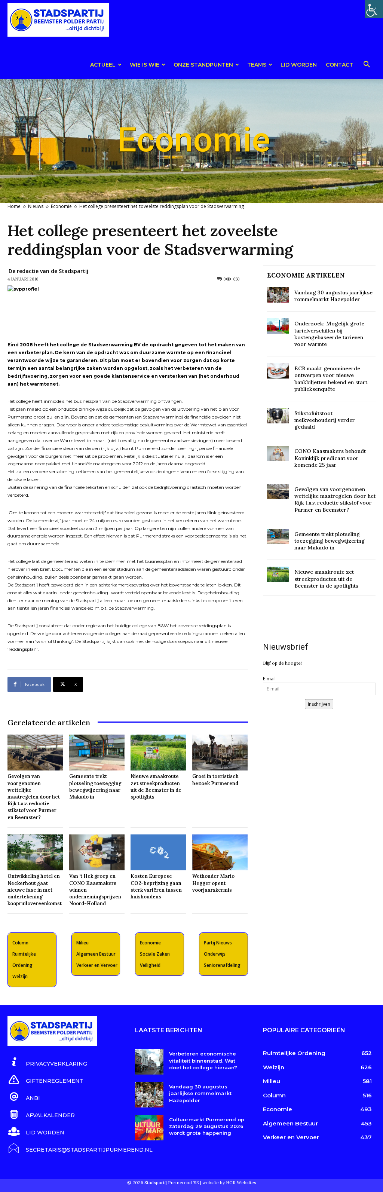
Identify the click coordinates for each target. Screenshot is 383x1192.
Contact (339, 64)
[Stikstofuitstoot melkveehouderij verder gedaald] (278, 415)
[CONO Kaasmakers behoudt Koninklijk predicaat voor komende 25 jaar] (278, 453)
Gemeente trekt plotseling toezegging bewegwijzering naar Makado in (95, 786)
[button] (367, 65)
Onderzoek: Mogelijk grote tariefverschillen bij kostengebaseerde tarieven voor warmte (329, 333)
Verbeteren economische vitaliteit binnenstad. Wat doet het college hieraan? (203, 1060)
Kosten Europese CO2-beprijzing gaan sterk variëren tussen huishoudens (156, 886)
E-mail (269, 678)
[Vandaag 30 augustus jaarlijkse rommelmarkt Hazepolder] (278, 295)
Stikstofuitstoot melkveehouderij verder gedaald (324, 420)
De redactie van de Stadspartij (48, 271)
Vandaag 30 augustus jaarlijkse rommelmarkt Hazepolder (333, 296)
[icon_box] (47, 1062)
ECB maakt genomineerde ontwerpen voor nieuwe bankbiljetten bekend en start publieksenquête (330, 378)
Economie (61, 206)
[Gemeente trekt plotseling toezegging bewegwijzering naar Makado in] (97, 753)
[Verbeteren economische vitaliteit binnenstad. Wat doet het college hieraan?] (149, 1062)
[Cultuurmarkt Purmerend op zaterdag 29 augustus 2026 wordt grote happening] (149, 1127)
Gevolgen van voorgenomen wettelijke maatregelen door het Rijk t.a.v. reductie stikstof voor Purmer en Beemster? (33, 796)
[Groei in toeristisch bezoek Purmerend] (220, 753)
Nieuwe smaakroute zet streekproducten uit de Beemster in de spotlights (156, 786)
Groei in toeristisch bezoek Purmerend (215, 779)
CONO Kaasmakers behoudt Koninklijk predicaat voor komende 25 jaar (330, 458)
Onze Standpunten (203, 64)
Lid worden (299, 64)
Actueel (103, 64)
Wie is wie (144, 64)
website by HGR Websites (229, 1182)
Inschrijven (319, 704)
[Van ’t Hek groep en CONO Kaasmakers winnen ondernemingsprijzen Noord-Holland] (97, 852)
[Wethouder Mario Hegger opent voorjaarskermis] (220, 852)
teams (256, 64)
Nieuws (35, 206)
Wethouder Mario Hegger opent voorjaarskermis (213, 883)
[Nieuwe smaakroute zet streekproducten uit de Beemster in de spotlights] (158, 753)
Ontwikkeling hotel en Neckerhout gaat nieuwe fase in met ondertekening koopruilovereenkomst (34, 890)
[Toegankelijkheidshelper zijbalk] (374, 9)
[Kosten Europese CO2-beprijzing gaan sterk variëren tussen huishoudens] (158, 852)
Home (14, 206)
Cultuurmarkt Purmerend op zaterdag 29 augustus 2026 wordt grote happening (206, 1126)
